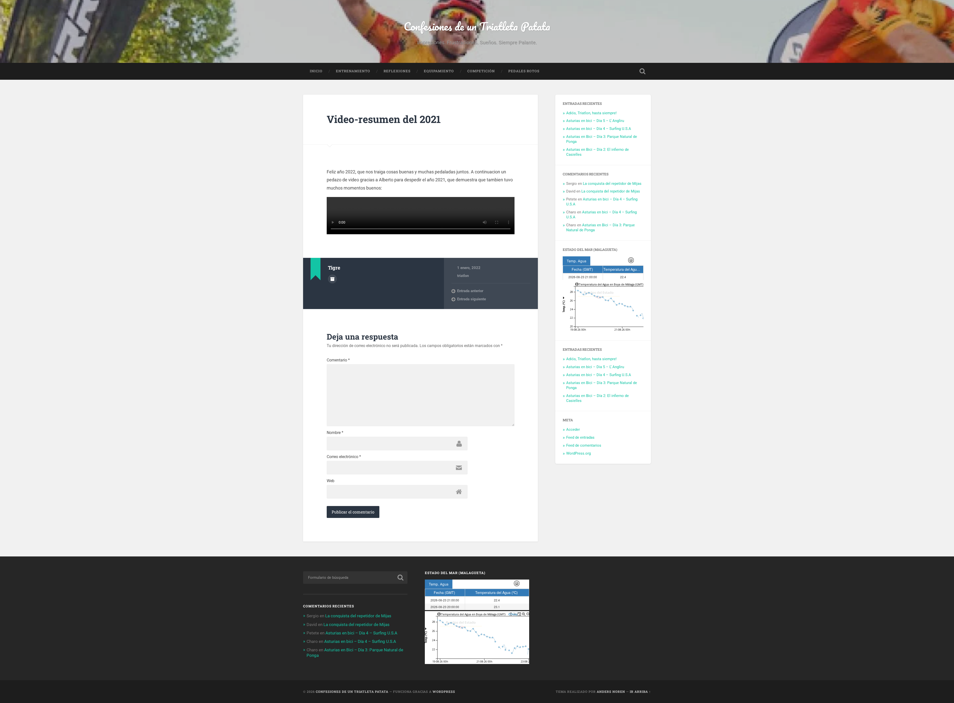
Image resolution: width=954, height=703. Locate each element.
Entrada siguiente (471, 299)
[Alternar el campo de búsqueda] (642, 71)
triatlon (463, 275)
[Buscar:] (355, 577)
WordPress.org (578, 453)
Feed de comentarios (583, 445)
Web (330, 481)
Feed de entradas (580, 437)
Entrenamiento (353, 71)
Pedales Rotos (523, 71)
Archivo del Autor (332, 278)
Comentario (338, 360)
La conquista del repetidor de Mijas (612, 183)
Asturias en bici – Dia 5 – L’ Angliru (595, 120)
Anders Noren (611, 692)
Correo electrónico (344, 457)
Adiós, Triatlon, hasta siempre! (591, 113)
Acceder (573, 429)
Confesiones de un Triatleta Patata (477, 26)
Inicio (316, 71)
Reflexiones (397, 71)
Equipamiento (439, 71)
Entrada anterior (470, 291)
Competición (481, 71)
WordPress (444, 692)
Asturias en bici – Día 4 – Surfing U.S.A (598, 128)
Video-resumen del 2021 (384, 119)
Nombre (335, 433)
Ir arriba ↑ (640, 692)
